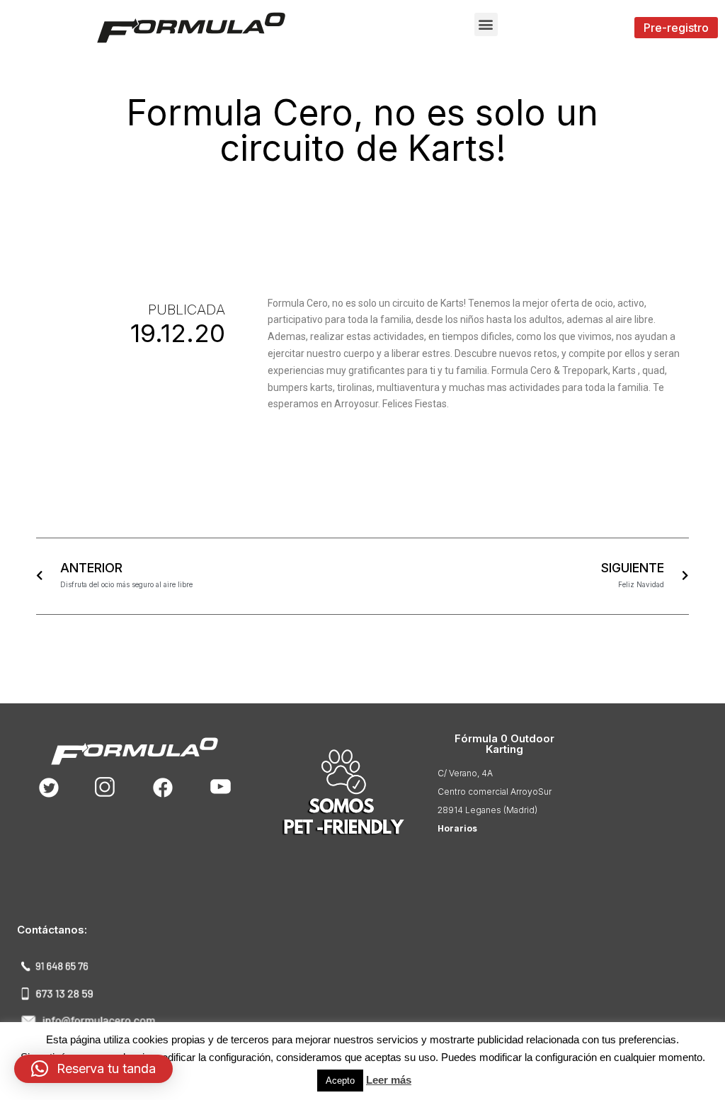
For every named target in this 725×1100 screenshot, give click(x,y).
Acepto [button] (340, 1080)
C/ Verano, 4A (465, 773)
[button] (486, 24)
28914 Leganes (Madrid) (487, 810)
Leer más (388, 1080)
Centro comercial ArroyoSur (495, 791)
